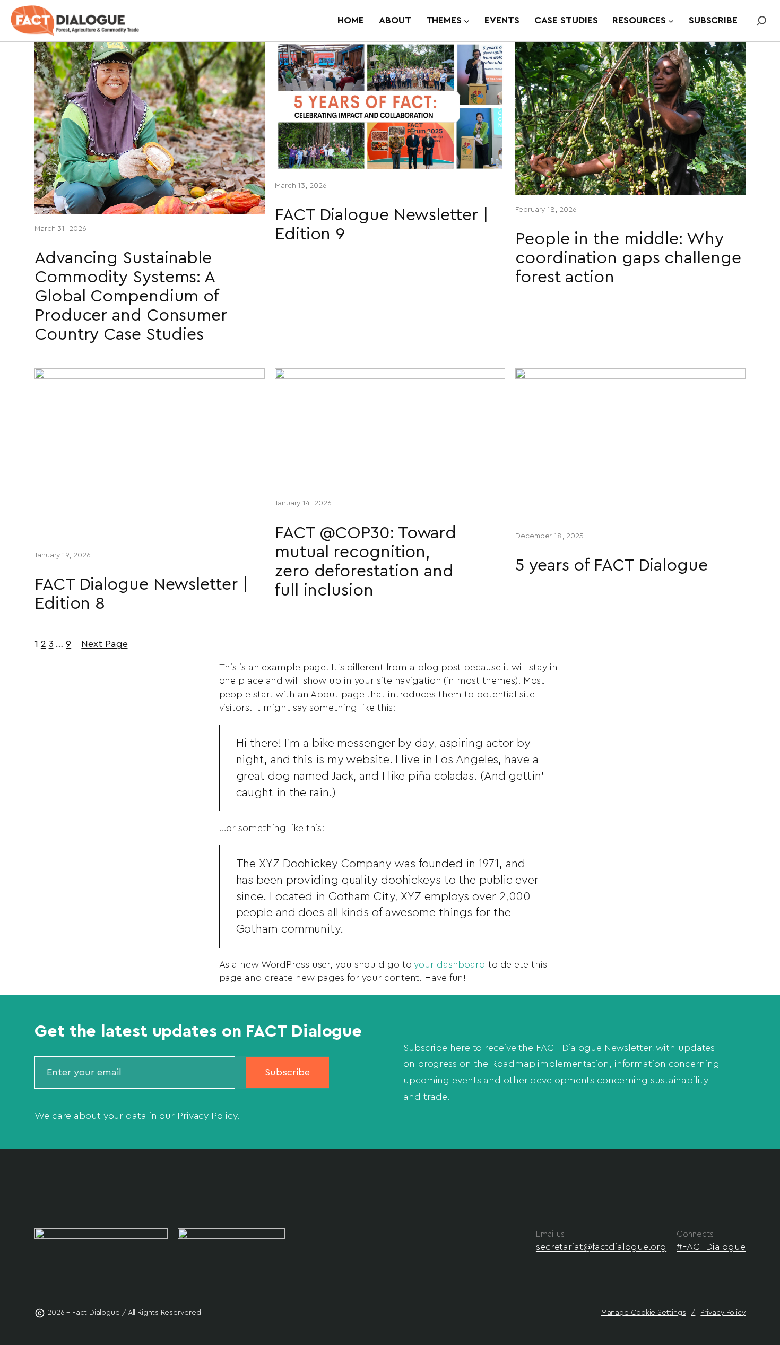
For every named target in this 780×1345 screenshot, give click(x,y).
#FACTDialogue (711, 1247)
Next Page (104, 644)
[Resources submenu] (671, 21)
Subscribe (287, 1072)
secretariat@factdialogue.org (601, 1247)
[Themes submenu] (467, 21)
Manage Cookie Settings (643, 1312)
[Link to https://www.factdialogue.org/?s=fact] (761, 21)
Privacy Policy (207, 1115)
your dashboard (450, 964)
